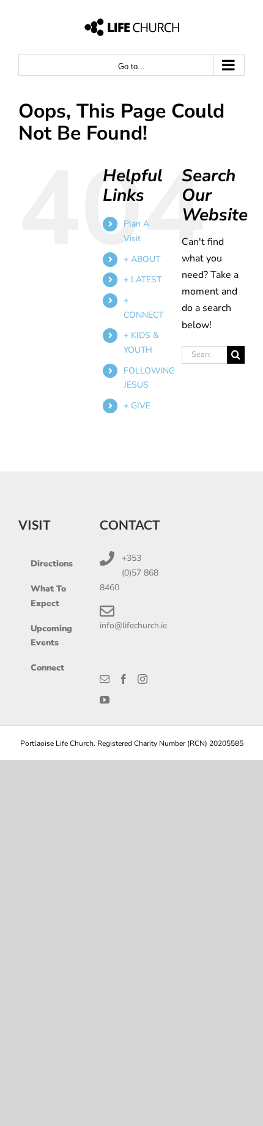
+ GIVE (137, 405)
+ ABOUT (142, 259)
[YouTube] (104, 700)
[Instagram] (142, 679)
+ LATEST (142, 279)
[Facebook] (123, 679)
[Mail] (104, 679)
